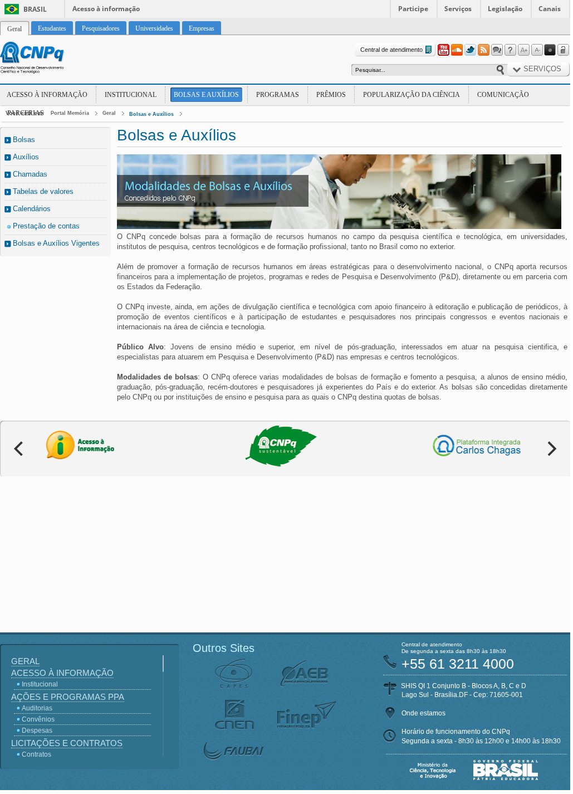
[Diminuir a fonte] (537, 50)
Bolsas (24, 139)
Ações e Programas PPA (67, 697)
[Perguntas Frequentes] (510, 50)
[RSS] (483, 50)
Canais (549, 8)
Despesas (37, 730)
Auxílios (26, 157)
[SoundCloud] (456, 50)
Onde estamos (423, 713)
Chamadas (30, 174)
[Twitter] (470, 50)
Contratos (36, 754)
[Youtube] (443, 50)
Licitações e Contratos (67, 743)
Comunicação (503, 95)
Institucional (130, 95)
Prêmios (331, 95)
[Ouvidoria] (497, 50)
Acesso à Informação (47, 95)
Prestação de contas (46, 226)
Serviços (458, 8)
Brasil (35, 9)
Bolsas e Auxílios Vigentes (56, 243)
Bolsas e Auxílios (206, 95)
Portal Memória (70, 113)
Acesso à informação (106, 8)
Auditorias (37, 708)
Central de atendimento (391, 49)
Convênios (38, 719)
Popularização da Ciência (411, 95)
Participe (413, 8)
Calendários (32, 208)
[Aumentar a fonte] (523, 50)
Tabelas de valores (43, 191)
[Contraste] (550, 50)
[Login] (563, 50)
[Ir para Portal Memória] (45, 59)
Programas (277, 95)
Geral (109, 113)
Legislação (505, 8)
